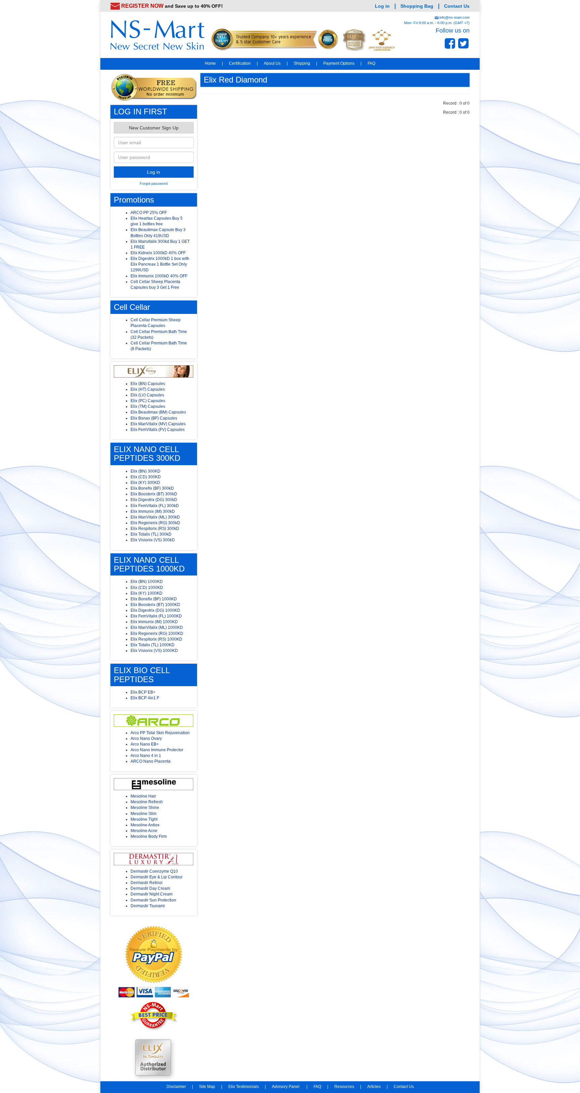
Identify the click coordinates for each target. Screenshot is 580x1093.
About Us (272, 63)
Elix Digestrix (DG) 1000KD (155, 610)
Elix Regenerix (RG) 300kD (155, 523)
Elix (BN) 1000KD (147, 581)
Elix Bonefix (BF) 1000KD (154, 599)
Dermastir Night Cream (152, 894)
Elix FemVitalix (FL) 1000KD (156, 616)
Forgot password (153, 183)
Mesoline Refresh (147, 802)
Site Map (207, 1086)
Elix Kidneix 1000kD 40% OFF (158, 253)
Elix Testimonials (243, 1086)
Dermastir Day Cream (150, 888)
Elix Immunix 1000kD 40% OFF (159, 276)
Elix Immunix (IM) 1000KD (154, 621)
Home (210, 63)
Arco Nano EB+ (145, 744)
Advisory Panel (286, 1086)
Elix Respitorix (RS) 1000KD (156, 639)
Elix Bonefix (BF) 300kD (152, 488)
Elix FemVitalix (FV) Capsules (158, 429)
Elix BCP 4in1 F (145, 698)
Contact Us (457, 6)
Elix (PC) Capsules (148, 400)
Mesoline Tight (144, 819)
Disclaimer (176, 1086)
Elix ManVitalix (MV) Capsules (158, 424)
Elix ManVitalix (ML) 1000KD (157, 627)
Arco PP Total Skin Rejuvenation (160, 732)
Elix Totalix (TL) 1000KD (153, 645)
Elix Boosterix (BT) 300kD (154, 494)
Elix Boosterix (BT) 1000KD (155, 604)
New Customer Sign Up (154, 127)
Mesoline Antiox (145, 825)
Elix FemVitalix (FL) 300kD (155, 505)
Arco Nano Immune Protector (157, 750)
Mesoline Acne (144, 830)
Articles (374, 1086)
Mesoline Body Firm (149, 836)
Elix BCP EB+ (143, 692)
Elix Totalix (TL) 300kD (151, 534)
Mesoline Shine (145, 807)
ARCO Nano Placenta (151, 761)
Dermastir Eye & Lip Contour (157, 877)
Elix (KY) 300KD (145, 482)
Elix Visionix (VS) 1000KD (154, 650)
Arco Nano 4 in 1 (146, 755)
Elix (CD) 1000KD (147, 587)
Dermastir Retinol (146, 882)
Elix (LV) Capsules (147, 395)
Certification (240, 63)
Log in (382, 6)
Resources (344, 1086)
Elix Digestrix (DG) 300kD (154, 499)
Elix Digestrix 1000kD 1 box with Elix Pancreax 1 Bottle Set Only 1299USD (160, 264)
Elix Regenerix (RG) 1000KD (157, 633)
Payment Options (338, 63)
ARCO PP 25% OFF (149, 212)
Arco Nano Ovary (146, 738)
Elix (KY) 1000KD (146, 593)
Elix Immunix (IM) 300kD (153, 511)
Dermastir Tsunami (148, 906)
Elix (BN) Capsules (148, 383)
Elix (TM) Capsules (148, 406)
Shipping (302, 63)
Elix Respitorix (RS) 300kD (155, 528)
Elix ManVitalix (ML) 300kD (155, 517)
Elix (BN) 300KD (145, 471)
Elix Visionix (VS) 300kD (153, 540)
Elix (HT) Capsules (148, 389)
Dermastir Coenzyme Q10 (154, 871)
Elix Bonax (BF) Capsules (154, 418)
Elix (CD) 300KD (146, 477)
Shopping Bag (416, 6)
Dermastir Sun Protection (153, 900)
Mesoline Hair (143, 796)
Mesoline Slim (143, 813)
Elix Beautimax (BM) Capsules (158, 412)
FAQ (371, 63)
